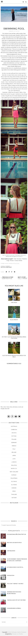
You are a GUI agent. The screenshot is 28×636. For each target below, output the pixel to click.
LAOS (14, 458)
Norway (13, 475)
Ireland (14, 452)
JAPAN (14, 455)
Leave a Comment (5, 266)
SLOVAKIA (14, 481)
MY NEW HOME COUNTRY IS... (15, 567)
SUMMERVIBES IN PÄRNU (14, 608)
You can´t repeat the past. (15, 583)
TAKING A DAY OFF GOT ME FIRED (16, 600)
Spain (14, 491)
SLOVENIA (14, 484)
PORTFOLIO (9, 267)
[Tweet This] (6, 272)
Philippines (14, 478)
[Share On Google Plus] (12, 272)
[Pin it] (14, 272)
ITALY (14, 449)
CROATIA (14, 432)
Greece (14, 445)
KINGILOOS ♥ (10, 575)
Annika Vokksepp (12, 632)
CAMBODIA (14, 429)
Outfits (3, 267)
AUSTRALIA (14, 426)
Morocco (14, 468)
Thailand (14, 494)
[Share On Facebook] (9, 272)
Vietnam (14, 497)
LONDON (14, 462)
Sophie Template (21, 632)
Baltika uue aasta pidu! (14, 542)
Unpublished (11, 550)
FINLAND (14, 439)
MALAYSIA (14, 465)
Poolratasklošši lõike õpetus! (16, 534)
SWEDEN (14, 488)
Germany (14, 442)
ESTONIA (14, 436)
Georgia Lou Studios (17, 634)
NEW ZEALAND (14, 471)
